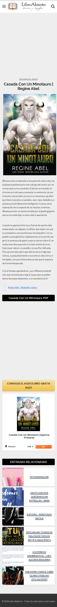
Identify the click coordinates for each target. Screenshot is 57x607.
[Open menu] (4, 6)
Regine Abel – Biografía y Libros (22, 287)
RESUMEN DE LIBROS (28, 79)
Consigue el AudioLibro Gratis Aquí (28, 385)
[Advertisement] (28, 42)
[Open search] (53, 6)
